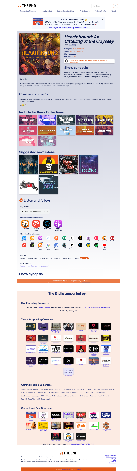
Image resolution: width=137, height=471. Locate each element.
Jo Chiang (72, 45)
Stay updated (112, 462)
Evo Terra (79, 469)
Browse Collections (110, 455)
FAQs (114, 460)
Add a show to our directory (111, 457)
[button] (28, 11)
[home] (27, 6)
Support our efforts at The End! (82, 444)
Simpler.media (66, 469)
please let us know (85, 281)
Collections (55, 112)
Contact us (113, 461)
